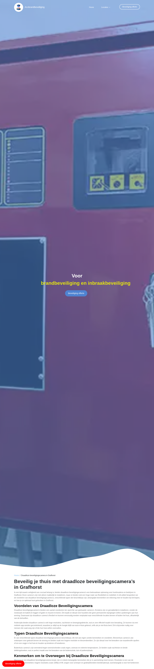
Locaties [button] (104, 7)
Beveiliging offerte (129, 7)
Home (91, 7)
